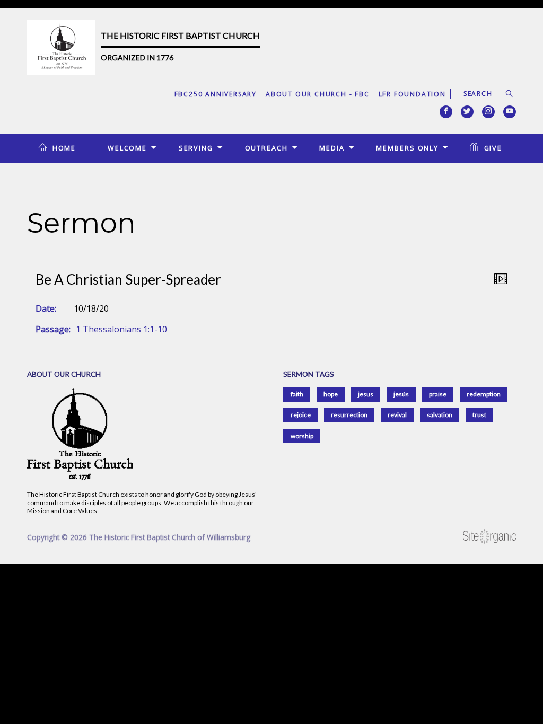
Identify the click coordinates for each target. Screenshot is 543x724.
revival (397, 415)
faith (297, 394)
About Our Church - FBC (318, 94)
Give (493, 148)
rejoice (301, 415)
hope (330, 394)
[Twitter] (467, 111)
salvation (439, 415)
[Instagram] (488, 111)
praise (437, 394)
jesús (401, 394)
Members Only (407, 148)
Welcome (127, 148)
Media (331, 148)
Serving (196, 148)
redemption (484, 394)
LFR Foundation (412, 94)
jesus (365, 394)
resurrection (349, 415)
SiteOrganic (489, 536)
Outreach (266, 148)
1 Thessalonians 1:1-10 (121, 329)
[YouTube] (509, 111)
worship (302, 436)
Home (64, 148)
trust (479, 415)
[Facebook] (446, 111)
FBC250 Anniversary (215, 94)
